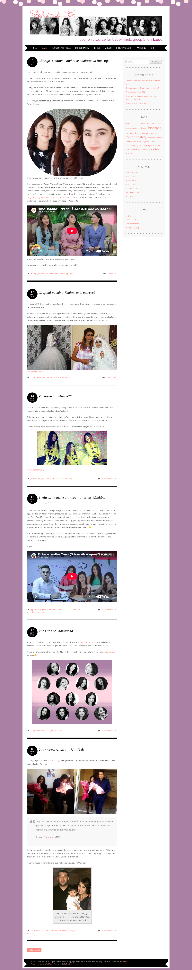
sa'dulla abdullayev (140, 142)
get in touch (110, 652)
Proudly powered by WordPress (42, 964)
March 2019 (131, 176)
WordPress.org (132, 228)
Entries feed (131, 220)
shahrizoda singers (45, 730)
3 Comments (110, 377)
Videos (108, 48)
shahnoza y (67, 478)
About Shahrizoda (61, 48)
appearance (35, 609)
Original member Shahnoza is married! (67, 293)
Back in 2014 (52, 761)
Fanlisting (141, 48)
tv (30, 612)
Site (152, 48)
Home (34, 48)
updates (69, 273)
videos (34, 612)
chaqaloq (45, 930)
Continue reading (35, 371)
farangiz (33, 273)
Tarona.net (49, 837)
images (33, 377)
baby (38, 930)
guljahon (42, 273)
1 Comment (111, 273)
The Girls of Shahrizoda (56, 631)
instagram (41, 377)
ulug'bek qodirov (137, 149)
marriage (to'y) (53, 377)
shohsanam (60, 273)
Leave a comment (108, 478)
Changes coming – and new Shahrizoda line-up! (74, 61)
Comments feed (132, 224)
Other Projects (123, 48)
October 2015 (131, 188)
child (52, 930)
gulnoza (33, 478)
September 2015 (133, 192)
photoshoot (50, 478)
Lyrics (97, 48)
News (44, 48)
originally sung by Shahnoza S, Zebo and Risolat (48, 197)
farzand (58, 930)
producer (159, 138)
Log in (128, 216)
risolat (58, 478)
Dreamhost (123, 962)
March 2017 (131, 184)
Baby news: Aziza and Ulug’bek (61, 749)
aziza (32, 930)
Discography (82, 48)
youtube (41, 612)
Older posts (34, 950)
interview (50, 273)
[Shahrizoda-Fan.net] (96, 43)
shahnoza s (65, 377)
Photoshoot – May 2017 (55, 396)
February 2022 (132, 172)
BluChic (69, 964)
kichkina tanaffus (56, 609)
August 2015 (131, 196)
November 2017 (132, 180)
